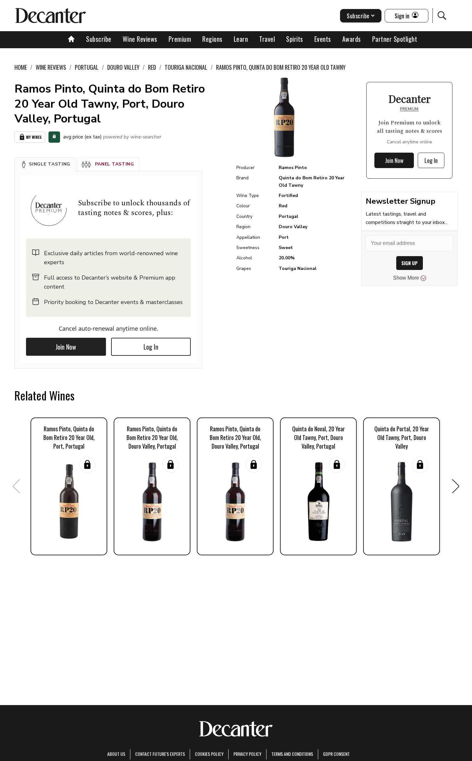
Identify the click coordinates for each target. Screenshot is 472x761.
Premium (180, 39)
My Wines (34, 137)
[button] (45, 164)
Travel (267, 39)
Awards (351, 39)
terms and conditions (292, 753)
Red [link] (152, 67)
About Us (116, 753)
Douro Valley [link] (123, 67)
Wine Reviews (140, 39)
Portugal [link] (87, 67)
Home (20, 67)
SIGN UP (409, 263)
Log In (151, 347)
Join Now (66, 347)
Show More (406, 278)
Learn (241, 39)
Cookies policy (209, 753)
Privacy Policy (247, 753)
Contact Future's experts (160, 753)
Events (322, 39)
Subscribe (98, 39)
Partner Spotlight (394, 39)
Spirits (294, 39)
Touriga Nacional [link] (186, 67)
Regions (212, 39)
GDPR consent (336, 753)
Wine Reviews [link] (51, 67)
